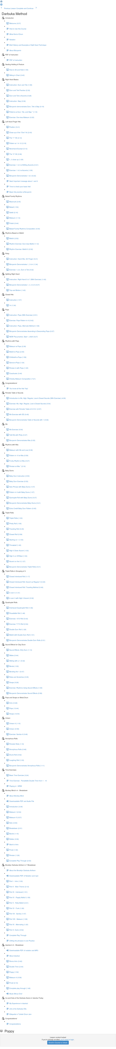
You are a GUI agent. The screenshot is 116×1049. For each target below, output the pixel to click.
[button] (1, 2)
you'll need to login (67, 1039)
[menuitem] (1, 5)
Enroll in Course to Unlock (58, 1042)
